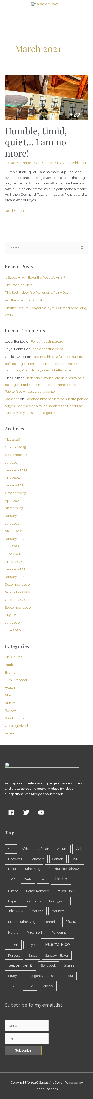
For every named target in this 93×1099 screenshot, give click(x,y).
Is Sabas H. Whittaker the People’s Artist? (35, 277)
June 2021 (12, 554)
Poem (13, 945)
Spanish (70, 965)
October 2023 (15, 493)
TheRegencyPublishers (42, 976)
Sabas (32, 955)
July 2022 (12, 523)
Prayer (31, 945)
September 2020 (18, 607)
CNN (75, 859)
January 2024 (15, 485)
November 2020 (17, 592)
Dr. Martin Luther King (24, 869)
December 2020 (17, 584)
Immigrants (32, 901)
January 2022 (15, 539)
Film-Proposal (16, 680)
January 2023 (15, 516)
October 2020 (15, 600)
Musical (11, 703)
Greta (28, 879)
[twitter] (27, 812)
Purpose (14, 955)
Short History (15, 718)
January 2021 (15, 577)
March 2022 (14, 531)
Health (10, 687)
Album (62, 849)
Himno (13, 891)
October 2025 (15, 447)
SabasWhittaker (56, 955)
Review (10, 710)
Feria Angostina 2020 (47, 341)
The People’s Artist (18, 285)
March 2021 (14, 562)
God (12, 879)
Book (9, 665)
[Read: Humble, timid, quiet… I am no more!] (46, 97)
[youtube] (42, 812)
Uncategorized (16, 726)
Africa (26, 849)
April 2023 (13, 501)
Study (12, 976)
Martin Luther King (21, 922)
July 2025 (12, 462)
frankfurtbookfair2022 (64, 869)
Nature (13, 932)
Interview (16, 911)
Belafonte (37, 859)
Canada (57, 859)
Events (10, 672)
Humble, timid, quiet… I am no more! (36, 142)
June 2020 (13, 630)
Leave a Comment (19, 163)
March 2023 (14, 508)
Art (79, 848)
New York (35, 932)
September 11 (20, 965)
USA (30, 986)
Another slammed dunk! (23, 300)
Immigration (58, 901)
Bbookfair (15, 859)
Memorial (50, 922)
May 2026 (12, 439)
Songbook (48, 965)
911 (10, 849)
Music (9, 695)
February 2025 (16, 470)
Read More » (14, 210)
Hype (12, 901)
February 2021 (16, 569)
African (43, 849)
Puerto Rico (57, 944)
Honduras (66, 890)
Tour (70, 976)
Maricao (37, 911)
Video (9, 733)
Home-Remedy (37, 891)
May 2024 (12, 477)
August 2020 (15, 615)
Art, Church (45, 163)
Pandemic (59, 932)
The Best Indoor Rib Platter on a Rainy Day (36, 292)
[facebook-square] (12, 812)
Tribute (13, 986)
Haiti (43, 879)
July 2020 (12, 622)
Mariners (58, 911)
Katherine (12, 399)
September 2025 (17, 455)
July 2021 (12, 546)
